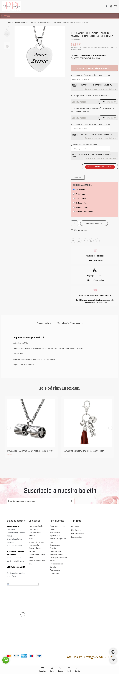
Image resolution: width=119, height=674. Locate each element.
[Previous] (9, 428)
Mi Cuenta (75, 527)
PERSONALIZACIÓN (82, 185)
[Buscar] (106, 6)
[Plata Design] (11, 6)
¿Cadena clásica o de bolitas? (84, 144)
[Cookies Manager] (113, 651)
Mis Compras (76, 530)
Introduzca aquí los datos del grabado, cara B (90, 124)
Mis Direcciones (77, 534)
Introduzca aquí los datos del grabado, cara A (91, 75)
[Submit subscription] (71, 501)
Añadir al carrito (94, 223)
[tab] (43, 323)
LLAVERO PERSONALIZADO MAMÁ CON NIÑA (84, 451)
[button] (59, 16)
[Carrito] (113, 660)
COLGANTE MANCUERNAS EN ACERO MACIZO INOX (30, 451)
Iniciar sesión (76, 537)
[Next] (110, 428)
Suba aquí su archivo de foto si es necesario (90, 95)
